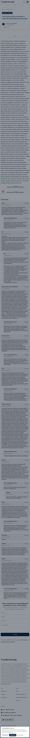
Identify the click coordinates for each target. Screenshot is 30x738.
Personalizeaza (20, 735)
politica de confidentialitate (7, 732)
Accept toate (12, 735)
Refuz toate (5, 735)
